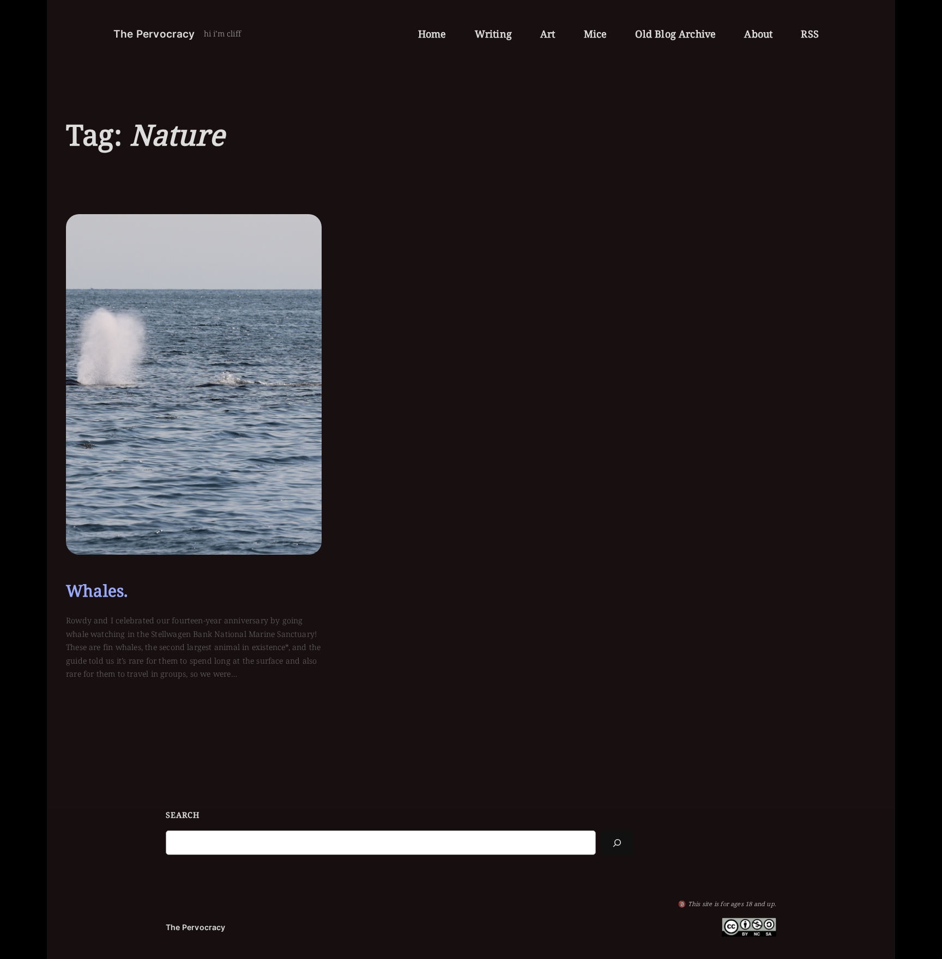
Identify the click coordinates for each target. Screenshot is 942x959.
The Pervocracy (154, 33)
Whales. (97, 590)
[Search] (617, 842)
